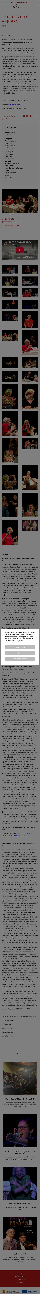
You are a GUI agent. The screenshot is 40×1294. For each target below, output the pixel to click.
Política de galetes (17, 641)
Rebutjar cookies (20, 653)
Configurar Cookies (20, 659)
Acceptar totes (20, 647)
